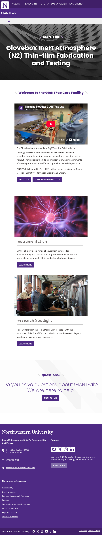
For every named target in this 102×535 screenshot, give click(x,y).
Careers (5, 500)
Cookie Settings (94, 531)
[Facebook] (34, 531)
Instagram (66, 449)
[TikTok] (51, 531)
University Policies (10, 517)
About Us (24, 180)
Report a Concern (9, 513)
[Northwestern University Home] (5, 5)
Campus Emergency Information (15, 496)
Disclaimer (83, 531)
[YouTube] (46, 531)
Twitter (60, 449)
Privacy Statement (10, 508)
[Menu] (3, 21)
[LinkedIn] (54, 531)
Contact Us (50, 398)
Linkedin (72, 449)
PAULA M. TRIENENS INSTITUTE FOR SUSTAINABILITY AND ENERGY (47, 4)
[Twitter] (38, 531)
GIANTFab (8, 13)
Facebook (54, 449)
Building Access (9, 492)
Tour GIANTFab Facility (47, 180)
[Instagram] (42, 531)
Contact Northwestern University (16, 504)
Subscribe (59, 466)
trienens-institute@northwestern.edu (20, 468)
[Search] (9, 21)
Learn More (25, 265)
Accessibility (7, 488)
